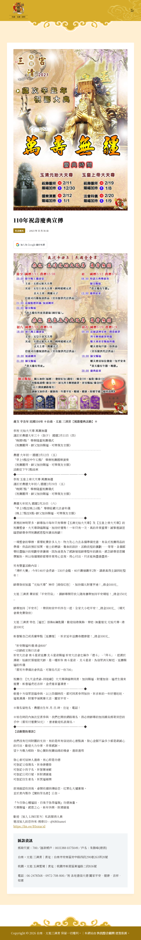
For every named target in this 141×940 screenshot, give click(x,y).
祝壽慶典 (19, 230)
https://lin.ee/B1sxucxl (29, 826)
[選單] (132, 10)
